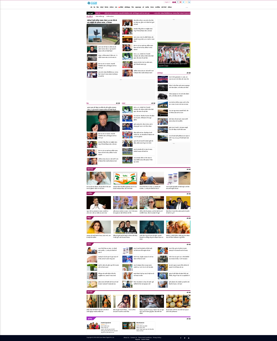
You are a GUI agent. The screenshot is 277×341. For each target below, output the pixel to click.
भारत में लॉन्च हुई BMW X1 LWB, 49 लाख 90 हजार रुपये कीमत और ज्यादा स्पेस (179, 78)
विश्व (98, 7)
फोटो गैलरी (163, 7)
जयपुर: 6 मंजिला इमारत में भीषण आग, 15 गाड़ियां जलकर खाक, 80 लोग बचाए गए (107, 56)
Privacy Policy (157, 337)
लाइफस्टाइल (138, 7)
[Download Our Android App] (173, 2)
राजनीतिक (157, 7)
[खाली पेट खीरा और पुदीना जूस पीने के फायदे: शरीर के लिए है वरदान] (92, 267)
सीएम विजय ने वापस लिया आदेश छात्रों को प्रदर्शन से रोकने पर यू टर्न (177, 212)
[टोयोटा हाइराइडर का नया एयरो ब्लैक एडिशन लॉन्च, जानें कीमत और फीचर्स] (163, 96)
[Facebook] (177, 2)
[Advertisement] (121, 90)
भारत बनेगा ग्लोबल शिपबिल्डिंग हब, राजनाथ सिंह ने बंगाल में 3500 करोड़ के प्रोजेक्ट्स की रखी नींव (151, 13)
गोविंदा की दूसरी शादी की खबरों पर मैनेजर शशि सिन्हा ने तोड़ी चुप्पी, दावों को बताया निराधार (125, 236)
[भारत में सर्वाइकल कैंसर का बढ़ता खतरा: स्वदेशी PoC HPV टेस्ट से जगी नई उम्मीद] (127, 267)
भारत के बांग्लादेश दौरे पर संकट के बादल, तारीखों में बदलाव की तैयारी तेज (143, 150)
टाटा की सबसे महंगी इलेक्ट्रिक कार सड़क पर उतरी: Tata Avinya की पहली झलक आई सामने (179, 138)
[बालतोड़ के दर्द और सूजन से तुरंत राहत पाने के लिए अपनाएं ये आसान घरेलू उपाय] (92, 259)
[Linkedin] (189, 2)
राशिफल (170, 7)
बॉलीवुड (89, 218)
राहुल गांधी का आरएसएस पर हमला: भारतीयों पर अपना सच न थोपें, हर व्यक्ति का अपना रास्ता (97, 212)
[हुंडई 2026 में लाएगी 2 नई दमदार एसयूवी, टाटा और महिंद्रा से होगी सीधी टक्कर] (163, 129)
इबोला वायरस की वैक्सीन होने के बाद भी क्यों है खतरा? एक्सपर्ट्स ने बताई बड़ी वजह (108, 283)
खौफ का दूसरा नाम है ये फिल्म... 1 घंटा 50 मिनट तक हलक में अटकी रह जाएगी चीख (124, 310)
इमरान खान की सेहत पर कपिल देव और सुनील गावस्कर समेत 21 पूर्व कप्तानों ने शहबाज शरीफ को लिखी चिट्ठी (107, 49)
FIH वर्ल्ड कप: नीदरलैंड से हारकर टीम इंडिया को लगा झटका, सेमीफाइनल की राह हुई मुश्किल (144, 118)
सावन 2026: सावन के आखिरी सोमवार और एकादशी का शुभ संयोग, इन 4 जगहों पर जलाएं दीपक (144, 39)
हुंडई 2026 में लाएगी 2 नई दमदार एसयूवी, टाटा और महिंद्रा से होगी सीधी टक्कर (178, 128)
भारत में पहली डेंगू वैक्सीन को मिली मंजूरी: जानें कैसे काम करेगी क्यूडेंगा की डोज (177, 187)
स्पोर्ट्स (101, 7)
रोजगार (152, 7)
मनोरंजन (112, 7)
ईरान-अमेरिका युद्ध (100, 16)
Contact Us (133, 337)
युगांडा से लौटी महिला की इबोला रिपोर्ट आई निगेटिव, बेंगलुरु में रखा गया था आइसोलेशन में (179, 274)
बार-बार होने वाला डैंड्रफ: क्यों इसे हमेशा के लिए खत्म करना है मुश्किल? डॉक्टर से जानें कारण (99, 187)
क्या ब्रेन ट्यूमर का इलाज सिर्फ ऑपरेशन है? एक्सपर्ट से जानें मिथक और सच (179, 266)
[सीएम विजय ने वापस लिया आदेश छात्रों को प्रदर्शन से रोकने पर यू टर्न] (178, 202)
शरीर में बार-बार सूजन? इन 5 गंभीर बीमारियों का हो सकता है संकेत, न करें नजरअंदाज (179, 258)
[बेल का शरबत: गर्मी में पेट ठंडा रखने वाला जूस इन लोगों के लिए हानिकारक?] (178, 301)
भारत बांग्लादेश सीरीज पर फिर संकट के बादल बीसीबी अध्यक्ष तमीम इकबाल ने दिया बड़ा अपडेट (143, 160)
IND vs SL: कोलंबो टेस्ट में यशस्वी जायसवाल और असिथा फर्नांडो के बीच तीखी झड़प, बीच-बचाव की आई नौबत (143, 56)
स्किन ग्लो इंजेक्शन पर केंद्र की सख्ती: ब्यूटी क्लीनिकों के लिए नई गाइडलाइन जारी (144, 283)
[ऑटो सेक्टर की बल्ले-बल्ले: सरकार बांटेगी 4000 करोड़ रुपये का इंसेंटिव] (163, 121)
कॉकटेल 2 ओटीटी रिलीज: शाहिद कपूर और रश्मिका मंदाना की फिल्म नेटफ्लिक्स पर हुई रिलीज (177, 236)
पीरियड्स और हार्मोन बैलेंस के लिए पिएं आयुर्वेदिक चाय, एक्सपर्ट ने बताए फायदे (107, 274)
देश (94, 7)
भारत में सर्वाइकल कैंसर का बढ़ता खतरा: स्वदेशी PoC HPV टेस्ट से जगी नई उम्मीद (143, 266)
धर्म (143, 7)
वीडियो (121, 7)
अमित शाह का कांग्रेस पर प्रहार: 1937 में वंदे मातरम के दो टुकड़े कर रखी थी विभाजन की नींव (125, 212)
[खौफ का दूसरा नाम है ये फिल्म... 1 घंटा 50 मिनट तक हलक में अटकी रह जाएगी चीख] (125, 301)
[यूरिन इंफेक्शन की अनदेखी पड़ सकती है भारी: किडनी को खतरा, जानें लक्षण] (163, 284)
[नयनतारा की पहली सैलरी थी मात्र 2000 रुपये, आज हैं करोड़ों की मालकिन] (99, 227)
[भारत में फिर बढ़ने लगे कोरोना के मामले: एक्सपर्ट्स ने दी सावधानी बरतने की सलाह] (163, 250)
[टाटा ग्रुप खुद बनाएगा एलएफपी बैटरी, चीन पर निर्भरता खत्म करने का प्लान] (163, 113)
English (167, 2)
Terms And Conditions (145, 337)
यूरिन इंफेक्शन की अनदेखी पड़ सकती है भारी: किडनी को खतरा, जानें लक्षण (179, 283)
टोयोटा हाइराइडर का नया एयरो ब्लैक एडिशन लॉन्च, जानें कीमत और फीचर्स (179, 95)
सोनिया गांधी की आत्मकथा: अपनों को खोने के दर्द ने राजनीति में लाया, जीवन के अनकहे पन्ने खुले (151, 212)
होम (91, 7)
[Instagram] (186, 2)
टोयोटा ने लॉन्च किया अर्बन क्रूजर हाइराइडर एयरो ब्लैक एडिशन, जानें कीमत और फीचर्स (179, 86)
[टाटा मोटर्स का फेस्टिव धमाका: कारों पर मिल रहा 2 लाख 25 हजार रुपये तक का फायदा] (163, 104)
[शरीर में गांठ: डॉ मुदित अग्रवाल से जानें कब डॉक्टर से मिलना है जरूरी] (127, 259)
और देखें (118, 103)
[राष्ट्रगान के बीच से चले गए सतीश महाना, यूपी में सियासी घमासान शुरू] (127, 64)
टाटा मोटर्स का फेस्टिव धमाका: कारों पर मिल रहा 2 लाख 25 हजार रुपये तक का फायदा (179, 103)
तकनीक (147, 7)
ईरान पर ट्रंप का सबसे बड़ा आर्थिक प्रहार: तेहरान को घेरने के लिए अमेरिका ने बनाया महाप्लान (143, 47)
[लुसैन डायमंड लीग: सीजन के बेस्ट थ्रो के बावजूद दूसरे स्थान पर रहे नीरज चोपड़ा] (127, 126)
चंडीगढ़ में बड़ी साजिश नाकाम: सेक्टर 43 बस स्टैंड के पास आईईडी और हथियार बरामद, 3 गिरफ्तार (102, 21)
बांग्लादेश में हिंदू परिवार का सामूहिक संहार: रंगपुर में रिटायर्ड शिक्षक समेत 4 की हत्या (143, 30)
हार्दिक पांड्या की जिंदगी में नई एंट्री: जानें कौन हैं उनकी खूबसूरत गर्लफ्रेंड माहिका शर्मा (97, 310)
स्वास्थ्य (89, 244)
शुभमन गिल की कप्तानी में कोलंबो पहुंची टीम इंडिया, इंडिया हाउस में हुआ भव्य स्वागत (143, 142)
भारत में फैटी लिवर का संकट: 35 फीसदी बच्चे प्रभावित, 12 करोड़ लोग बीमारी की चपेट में (150, 187)
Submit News (145, 339)
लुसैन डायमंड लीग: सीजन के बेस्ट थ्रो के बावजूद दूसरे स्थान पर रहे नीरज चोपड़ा (143, 125)
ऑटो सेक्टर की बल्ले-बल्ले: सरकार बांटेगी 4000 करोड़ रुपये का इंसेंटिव (178, 120)
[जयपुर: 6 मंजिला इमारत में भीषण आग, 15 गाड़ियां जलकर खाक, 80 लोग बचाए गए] (92, 57)
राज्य (116, 7)
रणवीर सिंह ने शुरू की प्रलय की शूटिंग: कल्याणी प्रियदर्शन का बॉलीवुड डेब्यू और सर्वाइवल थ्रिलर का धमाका (151, 237)
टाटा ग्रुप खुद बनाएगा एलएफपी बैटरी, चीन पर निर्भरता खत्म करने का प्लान (178, 111)
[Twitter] (183, 2)
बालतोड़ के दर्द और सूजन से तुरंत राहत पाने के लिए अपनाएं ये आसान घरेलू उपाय (108, 258)
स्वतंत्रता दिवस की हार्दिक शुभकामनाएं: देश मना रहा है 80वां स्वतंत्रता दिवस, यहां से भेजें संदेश (125, 187)
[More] (187, 7)
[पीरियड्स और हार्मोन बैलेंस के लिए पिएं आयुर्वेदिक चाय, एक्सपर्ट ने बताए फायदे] (92, 275)
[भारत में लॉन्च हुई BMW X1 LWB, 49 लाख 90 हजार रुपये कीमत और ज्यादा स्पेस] (163, 79)
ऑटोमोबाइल (127, 7)
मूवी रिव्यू (90, 318)
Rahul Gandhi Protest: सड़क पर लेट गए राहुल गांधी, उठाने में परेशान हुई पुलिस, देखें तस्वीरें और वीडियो (152, 311)
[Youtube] (180, 2)
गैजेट (133, 7)
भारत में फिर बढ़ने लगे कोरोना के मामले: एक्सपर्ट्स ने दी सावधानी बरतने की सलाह (178, 249)
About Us (126, 337)
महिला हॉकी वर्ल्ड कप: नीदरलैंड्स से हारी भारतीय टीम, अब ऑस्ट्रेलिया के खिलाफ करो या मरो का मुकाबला (144, 134)
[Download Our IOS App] (175, 2)
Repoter (137, 339)
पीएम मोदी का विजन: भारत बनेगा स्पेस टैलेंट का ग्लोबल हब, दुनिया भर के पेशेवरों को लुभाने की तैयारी (144, 22)
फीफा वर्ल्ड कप (110, 16)
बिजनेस (106, 7)
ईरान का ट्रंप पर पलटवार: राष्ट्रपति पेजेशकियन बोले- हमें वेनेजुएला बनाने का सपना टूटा (99, 13)
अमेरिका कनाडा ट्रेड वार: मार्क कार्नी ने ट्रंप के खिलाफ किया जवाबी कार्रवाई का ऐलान (144, 72)
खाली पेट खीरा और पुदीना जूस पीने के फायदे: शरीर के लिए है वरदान (108, 266)
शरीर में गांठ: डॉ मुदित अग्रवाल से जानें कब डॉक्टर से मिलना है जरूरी (143, 258)
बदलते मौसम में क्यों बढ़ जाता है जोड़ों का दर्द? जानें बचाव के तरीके (144, 274)
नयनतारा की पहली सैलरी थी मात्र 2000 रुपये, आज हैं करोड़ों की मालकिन (99, 236)
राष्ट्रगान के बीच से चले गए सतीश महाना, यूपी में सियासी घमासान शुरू (143, 63)
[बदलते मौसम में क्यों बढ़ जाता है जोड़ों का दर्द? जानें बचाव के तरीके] (127, 275)
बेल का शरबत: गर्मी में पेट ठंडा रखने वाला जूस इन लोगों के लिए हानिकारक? (177, 310)
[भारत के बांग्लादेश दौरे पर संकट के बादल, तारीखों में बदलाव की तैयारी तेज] (127, 151)
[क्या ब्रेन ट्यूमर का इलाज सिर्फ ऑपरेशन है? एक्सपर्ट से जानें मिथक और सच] (163, 267)
